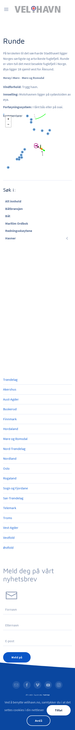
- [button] (8, 124)
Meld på (16, 657)
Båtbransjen (14, 209)
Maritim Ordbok (16, 223)
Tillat (58, 710)
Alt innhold (13, 201)
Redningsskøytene (18, 231)
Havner (10, 238)
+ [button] (8, 119)
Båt (7, 216)
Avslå (38, 721)
